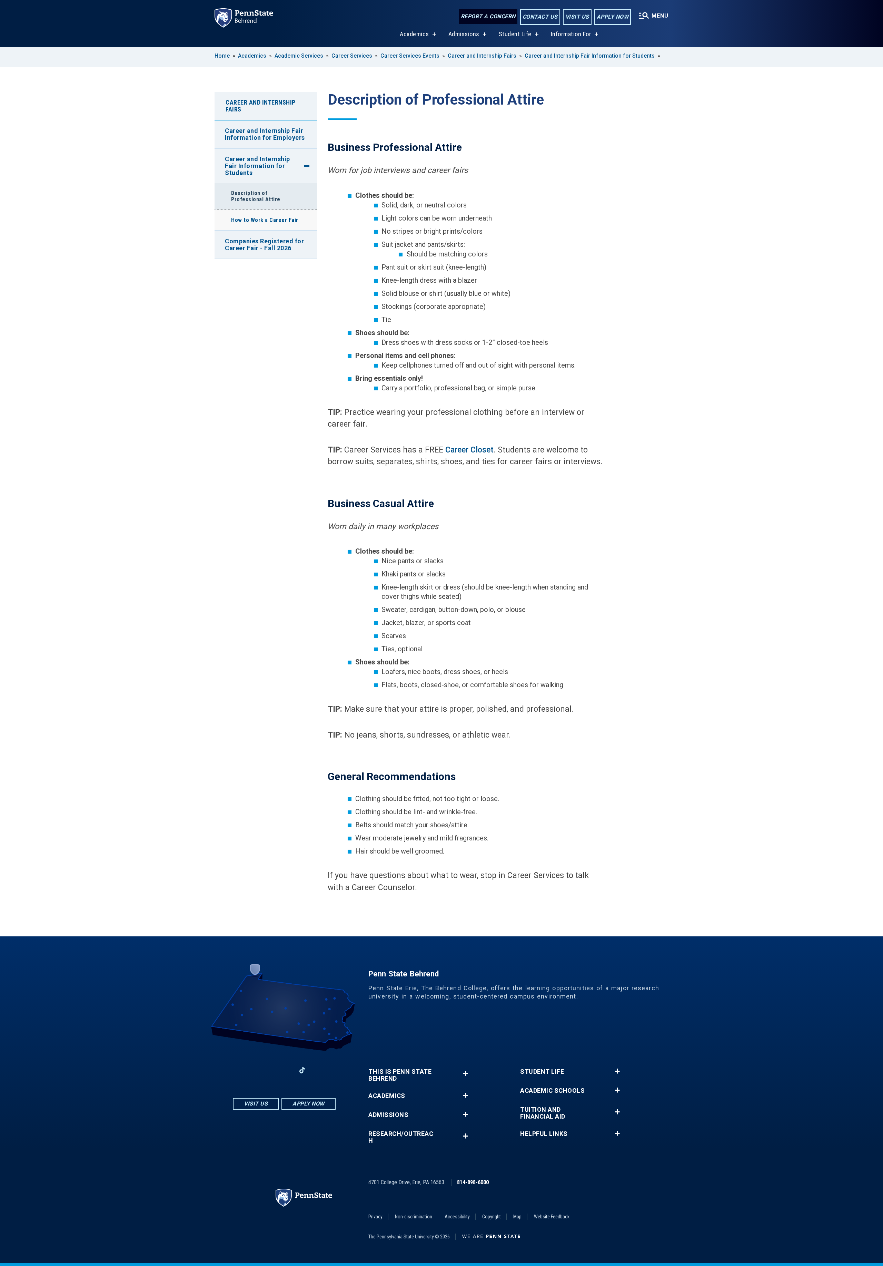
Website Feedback (551, 1216)
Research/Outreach (400, 1137)
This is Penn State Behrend (399, 1075)
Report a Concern (488, 16)
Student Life (515, 34)
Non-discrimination (413, 1216)
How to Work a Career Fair (264, 220)
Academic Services (299, 55)
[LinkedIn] (284, 1070)
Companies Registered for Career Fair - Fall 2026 (264, 244)
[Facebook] (248, 1070)
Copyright (491, 1216)
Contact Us (540, 16)
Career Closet (469, 450)
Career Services (351, 55)
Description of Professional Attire (255, 196)
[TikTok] (302, 1070)
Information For (571, 34)
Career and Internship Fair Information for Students (590, 55)
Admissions (463, 34)
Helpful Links (544, 1133)
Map (517, 1216)
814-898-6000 (473, 1182)
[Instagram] (266, 1070)
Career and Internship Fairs (482, 55)
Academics (414, 34)
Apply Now (613, 16)
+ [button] (465, 1073)
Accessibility (457, 1216)
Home (222, 55)
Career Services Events (409, 55)
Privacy (375, 1216)
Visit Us (577, 16)
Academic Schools (552, 1090)
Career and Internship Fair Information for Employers (265, 134)
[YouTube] (320, 1070)
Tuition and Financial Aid (542, 1113)
